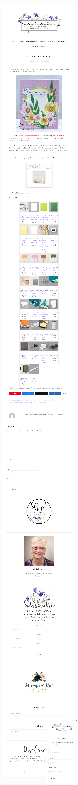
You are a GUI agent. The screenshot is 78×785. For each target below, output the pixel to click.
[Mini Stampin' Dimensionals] (44, 308)
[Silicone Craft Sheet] (44, 329)
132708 (53, 244)
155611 (34, 272)
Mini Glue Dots (34, 313)
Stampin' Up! (35, 402)
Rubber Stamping (27, 402)
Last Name (39, 634)
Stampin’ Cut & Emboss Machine (44, 357)
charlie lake (46, 400)
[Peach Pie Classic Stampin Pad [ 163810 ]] (24, 262)
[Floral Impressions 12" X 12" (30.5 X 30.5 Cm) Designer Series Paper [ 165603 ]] (44, 234)
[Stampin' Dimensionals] (24, 308)
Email (8, 469)
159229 (34, 221)
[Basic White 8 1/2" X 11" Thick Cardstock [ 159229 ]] (34, 211)
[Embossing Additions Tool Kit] (24, 373)
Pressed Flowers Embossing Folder (34, 291)
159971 (24, 383)
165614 (34, 295)
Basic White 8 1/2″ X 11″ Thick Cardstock (34, 217)
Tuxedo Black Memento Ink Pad (54, 240)
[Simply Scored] (24, 350)
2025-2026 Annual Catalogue (22, 400)
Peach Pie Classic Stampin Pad (24, 268)
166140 (24, 295)
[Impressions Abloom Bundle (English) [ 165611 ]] (24, 211)
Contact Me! (43, 416)
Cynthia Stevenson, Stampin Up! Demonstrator (39, 22)
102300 (34, 379)
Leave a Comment (44, 61)
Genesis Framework (43, 771)
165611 (24, 221)
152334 (53, 314)
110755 (53, 293)
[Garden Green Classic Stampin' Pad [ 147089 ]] (53, 262)
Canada (41, 400)
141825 (24, 337)
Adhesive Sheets (53, 313)
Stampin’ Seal (44, 290)
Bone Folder (34, 378)
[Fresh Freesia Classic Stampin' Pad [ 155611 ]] (34, 262)
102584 (53, 221)
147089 (53, 272)
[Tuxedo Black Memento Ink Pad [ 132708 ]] (53, 234)
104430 (24, 316)
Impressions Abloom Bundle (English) (24, 217)
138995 (34, 337)
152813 (44, 291)
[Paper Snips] (34, 350)
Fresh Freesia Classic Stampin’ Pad (34, 268)
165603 (44, 249)
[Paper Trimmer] (53, 329)
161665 (44, 272)
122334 (24, 356)
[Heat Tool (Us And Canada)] (53, 350)
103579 (34, 356)
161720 (24, 244)
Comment (9, 435)
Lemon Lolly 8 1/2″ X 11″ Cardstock (24, 240)
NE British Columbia (18, 402)
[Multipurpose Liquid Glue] (53, 285)
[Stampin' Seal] (44, 285)
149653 (44, 360)
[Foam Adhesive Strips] (24, 329)
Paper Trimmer (53, 334)
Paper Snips (34, 355)
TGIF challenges (42, 402)
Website (8, 478)
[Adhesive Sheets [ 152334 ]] (53, 308)
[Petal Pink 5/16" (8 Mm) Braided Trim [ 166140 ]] (24, 285)
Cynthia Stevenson (53, 400)
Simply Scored (24, 355)
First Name (39, 625)
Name (8, 460)
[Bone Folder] (34, 373)
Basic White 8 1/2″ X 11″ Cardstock (34, 240)
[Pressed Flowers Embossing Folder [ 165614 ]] (34, 285)
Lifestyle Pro (33, 771)
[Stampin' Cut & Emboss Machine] (44, 350)
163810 (24, 272)
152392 (53, 335)
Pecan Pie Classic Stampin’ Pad (43, 268)
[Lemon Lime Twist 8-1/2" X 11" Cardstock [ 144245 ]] (44, 211)
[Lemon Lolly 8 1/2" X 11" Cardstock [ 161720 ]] (24, 234)
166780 (34, 244)
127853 (44, 337)
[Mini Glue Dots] (34, 308)
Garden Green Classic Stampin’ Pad (53, 268)
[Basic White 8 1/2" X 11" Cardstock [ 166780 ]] (34, 234)
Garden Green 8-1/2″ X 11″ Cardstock (53, 217)
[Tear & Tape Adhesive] (34, 329)
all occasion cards (34, 400)
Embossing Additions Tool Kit (24, 379)
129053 (53, 358)
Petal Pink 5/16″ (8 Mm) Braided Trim (24, 291)
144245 (44, 221)
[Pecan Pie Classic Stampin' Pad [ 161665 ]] (44, 262)
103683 (34, 314)
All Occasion (18, 399)
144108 (44, 316)
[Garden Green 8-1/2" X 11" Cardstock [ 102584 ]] (53, 211)
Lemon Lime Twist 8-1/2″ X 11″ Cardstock (44, 217)
